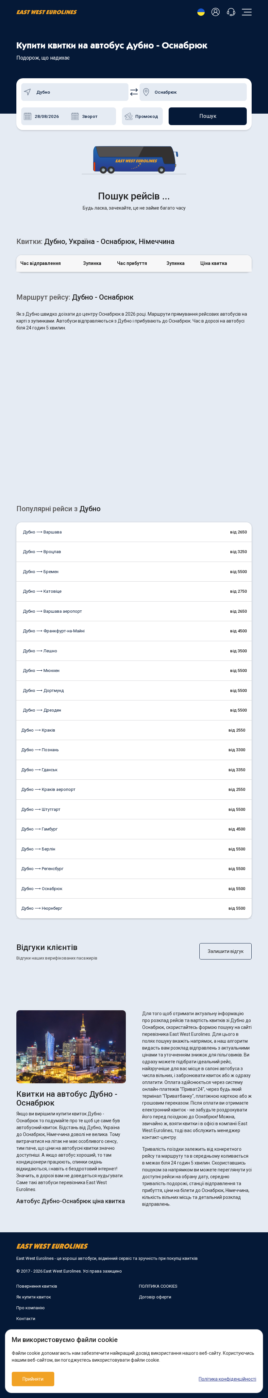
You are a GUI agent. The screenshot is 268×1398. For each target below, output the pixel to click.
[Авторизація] (216, 12)
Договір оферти (155, 1297)
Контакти (25, 1318)
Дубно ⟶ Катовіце (42, 591)
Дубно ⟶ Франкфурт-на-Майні (54, 630)
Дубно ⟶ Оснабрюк (41, 888)
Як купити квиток (33, 1297)
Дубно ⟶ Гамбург (39, 829)
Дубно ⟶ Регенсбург (42, 868)
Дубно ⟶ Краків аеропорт (48, 789)
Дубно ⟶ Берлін (38, 849)
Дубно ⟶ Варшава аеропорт (52, 611)
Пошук (207, 116)
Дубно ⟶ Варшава (42, 532)
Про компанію (30, 1307)
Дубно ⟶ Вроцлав (42, 551)
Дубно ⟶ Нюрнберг (41, 908)
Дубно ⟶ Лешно (40, 650)
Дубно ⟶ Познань (40, 749)
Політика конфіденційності (227, 1379)
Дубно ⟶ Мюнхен (41, 670)
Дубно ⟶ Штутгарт (40, 809)
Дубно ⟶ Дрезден (42, 710)
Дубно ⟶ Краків (38, 730)
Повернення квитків (36, 1286)
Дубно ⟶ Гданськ (39, 769)
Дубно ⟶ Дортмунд (43, 690)
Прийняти (33, 1379)
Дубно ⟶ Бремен (41, 571)
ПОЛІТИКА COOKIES (158, 1286)
